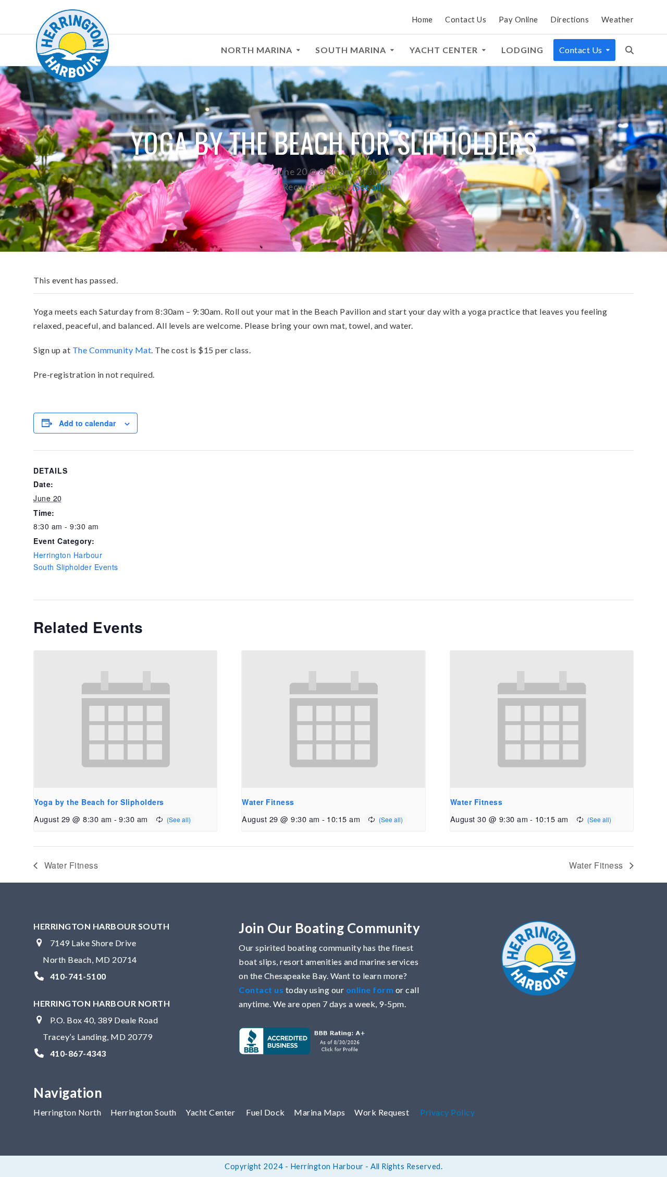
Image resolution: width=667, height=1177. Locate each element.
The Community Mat (112, 350)
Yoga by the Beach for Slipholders (99, 802)
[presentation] (125, 719)
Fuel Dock (265, 1112)
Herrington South (143, 1112)
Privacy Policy (447, 1112)
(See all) (368, 186)
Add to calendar (87, 423)
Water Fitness (268, 802)
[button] (629, 50)
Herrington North (67, 1112)
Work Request (381, 1112)
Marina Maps (319, 1112)
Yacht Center (210, 1112)
